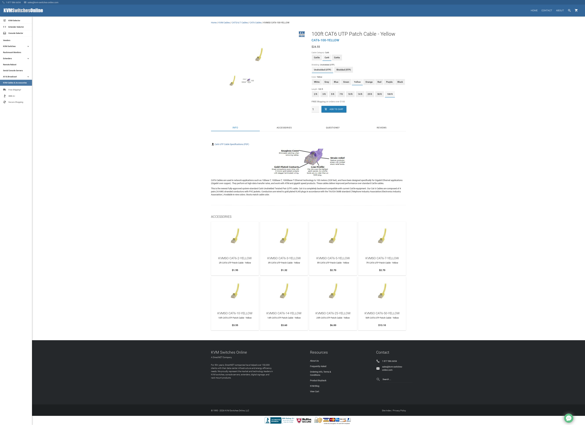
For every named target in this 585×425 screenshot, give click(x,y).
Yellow (357, 82)
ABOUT (560, 10)
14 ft (360, 94)
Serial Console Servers (13, 70)
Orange (369, 82)
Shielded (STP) (343, 69)
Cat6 (327, 57)
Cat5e (317, 57)
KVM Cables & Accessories (15, 83)
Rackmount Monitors (12, 52)
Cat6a (337, 57)
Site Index (386, 410)
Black (400, 82)
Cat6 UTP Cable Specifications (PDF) (232, 144)
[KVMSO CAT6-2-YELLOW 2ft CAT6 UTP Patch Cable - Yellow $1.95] (235, 236)
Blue (336, 82)
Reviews (381, 127)
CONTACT (546, 10)
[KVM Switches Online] (301, 36)
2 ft (315, 94)
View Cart (314, 391)
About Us (314, 361)
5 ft (332, 94)
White (317, 82)
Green (346, 82)
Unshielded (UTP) (322, 69)
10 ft (350, 94)
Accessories (284, 127)
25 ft (370, 94)
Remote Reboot (9, 64)
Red (379, 82)
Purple (389, 82)
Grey (326, 82)
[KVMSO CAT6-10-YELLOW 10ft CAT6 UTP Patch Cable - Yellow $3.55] (235, 291)
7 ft (341, 94)
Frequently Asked (318, 366)
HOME (534, 10)
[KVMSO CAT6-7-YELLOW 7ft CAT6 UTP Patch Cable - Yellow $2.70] (382, 236)
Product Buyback (318, 380)
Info (235, 127)
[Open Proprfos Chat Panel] (568, 418)
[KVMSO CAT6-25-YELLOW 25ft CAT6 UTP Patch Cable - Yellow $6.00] (333, 291)
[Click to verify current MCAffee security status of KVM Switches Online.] (304, 423)
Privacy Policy (399, 410)
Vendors (6, 40)
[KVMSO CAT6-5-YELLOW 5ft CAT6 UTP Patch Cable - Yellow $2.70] (333, 236)
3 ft (324, 94)
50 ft (379, 94)
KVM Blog (314, 386)
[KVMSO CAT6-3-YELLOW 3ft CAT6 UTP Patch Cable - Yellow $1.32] (284, 236)
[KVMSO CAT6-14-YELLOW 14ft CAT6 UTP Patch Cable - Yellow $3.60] (284, 291)
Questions (332, 127)
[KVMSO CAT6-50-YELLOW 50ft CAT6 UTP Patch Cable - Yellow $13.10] (382, 291)
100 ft (390, 94)
